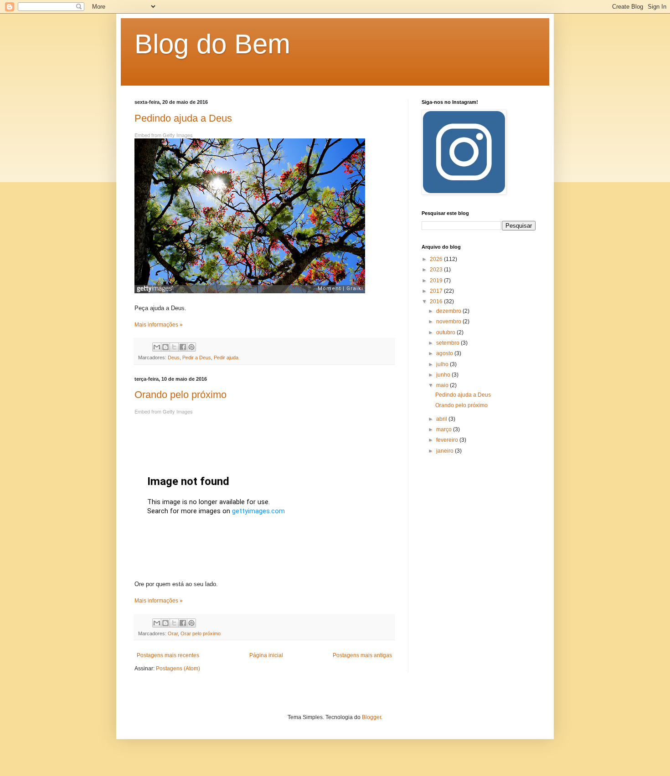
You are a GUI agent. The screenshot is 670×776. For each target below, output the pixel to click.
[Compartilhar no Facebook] (182, 347)
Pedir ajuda (226, 357)
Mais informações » (158, 325)
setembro (448, 343)
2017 (437, 291)
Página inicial (266, 655)
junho (444, 375)
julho (443, 364)
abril (442, 419)
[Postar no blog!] (165, 347)
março (444, 429)
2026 (437, 259)
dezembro (449, 311)
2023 (437, 269)
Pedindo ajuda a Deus (183, 118)
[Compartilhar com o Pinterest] (191, 347)
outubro (446, 332)
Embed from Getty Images (163, 135)
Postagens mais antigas (362, 655)
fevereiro (447, 440)
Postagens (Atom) (178, 668)
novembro (449, 321)
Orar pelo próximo (200, 633)
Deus (174, 357)
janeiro (445, 451)
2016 (437, 301)
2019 (437, 280)
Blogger (371, 717)
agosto (445, 353)
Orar (173, 633)
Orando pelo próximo (180, 394)
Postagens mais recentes (168, 655)
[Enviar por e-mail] (156, 347)
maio (443, 385)
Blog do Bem (212, 44)
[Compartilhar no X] (174, 347)
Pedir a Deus (196, 357)
